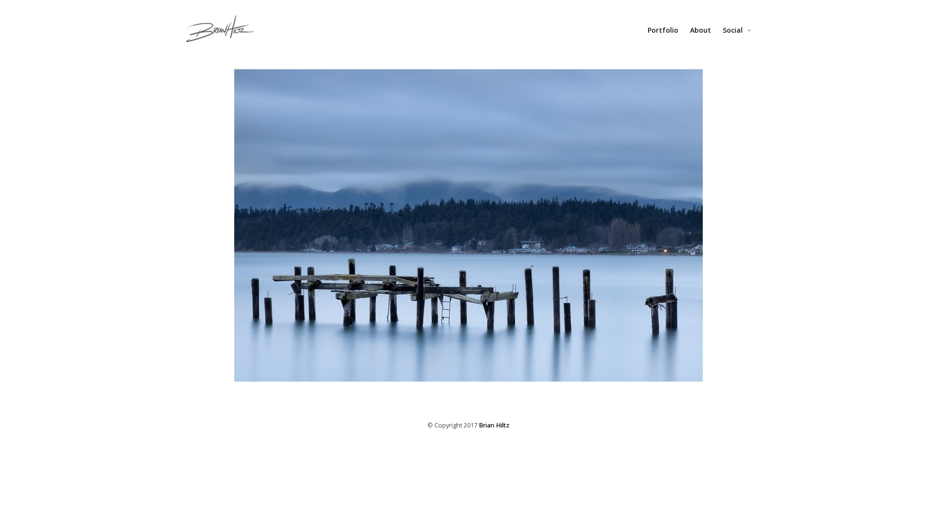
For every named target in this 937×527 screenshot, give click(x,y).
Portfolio (663, 30)
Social (733, 30)
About (700, 30)
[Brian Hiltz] (220, 33)
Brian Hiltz (494, 425)
